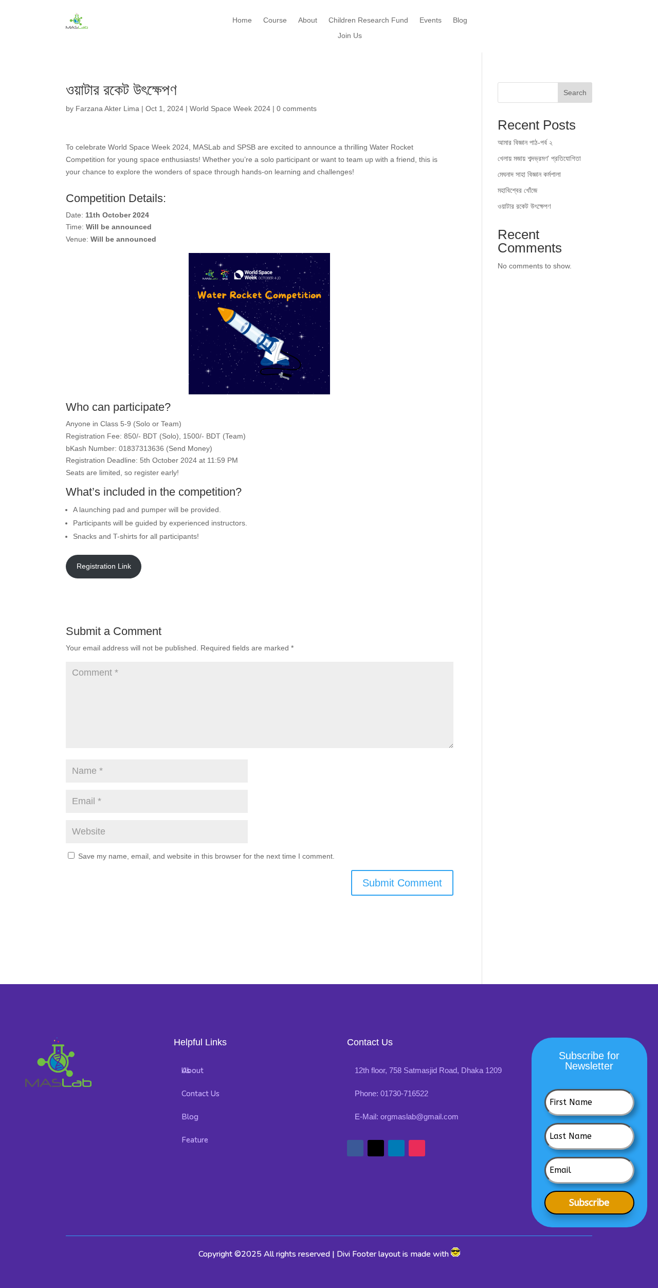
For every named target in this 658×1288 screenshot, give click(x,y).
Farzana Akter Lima (107, 108)
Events (430, 20)
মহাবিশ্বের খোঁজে (517, 190)
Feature (194, 1140)
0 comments (297, 108)
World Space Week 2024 (230, 108)
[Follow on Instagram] (417, 1148)
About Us (192, 1070)
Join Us (350, 36)
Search (575, 92)
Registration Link (104, 566)
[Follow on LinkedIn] (396, 1148)
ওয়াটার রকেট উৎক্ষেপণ (524, 206)
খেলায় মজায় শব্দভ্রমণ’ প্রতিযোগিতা (539, 158)
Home (242, 20)
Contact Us (200, 1094)
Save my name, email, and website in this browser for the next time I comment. (206, 856)
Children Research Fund (368, 20)
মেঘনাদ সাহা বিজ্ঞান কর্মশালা (529, 174)
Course (275, 20)
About (307, 20)
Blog (460, 20)
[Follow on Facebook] (355, 1148)
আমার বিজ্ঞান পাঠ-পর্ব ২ (525, 142)
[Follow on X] (376, 1148)
